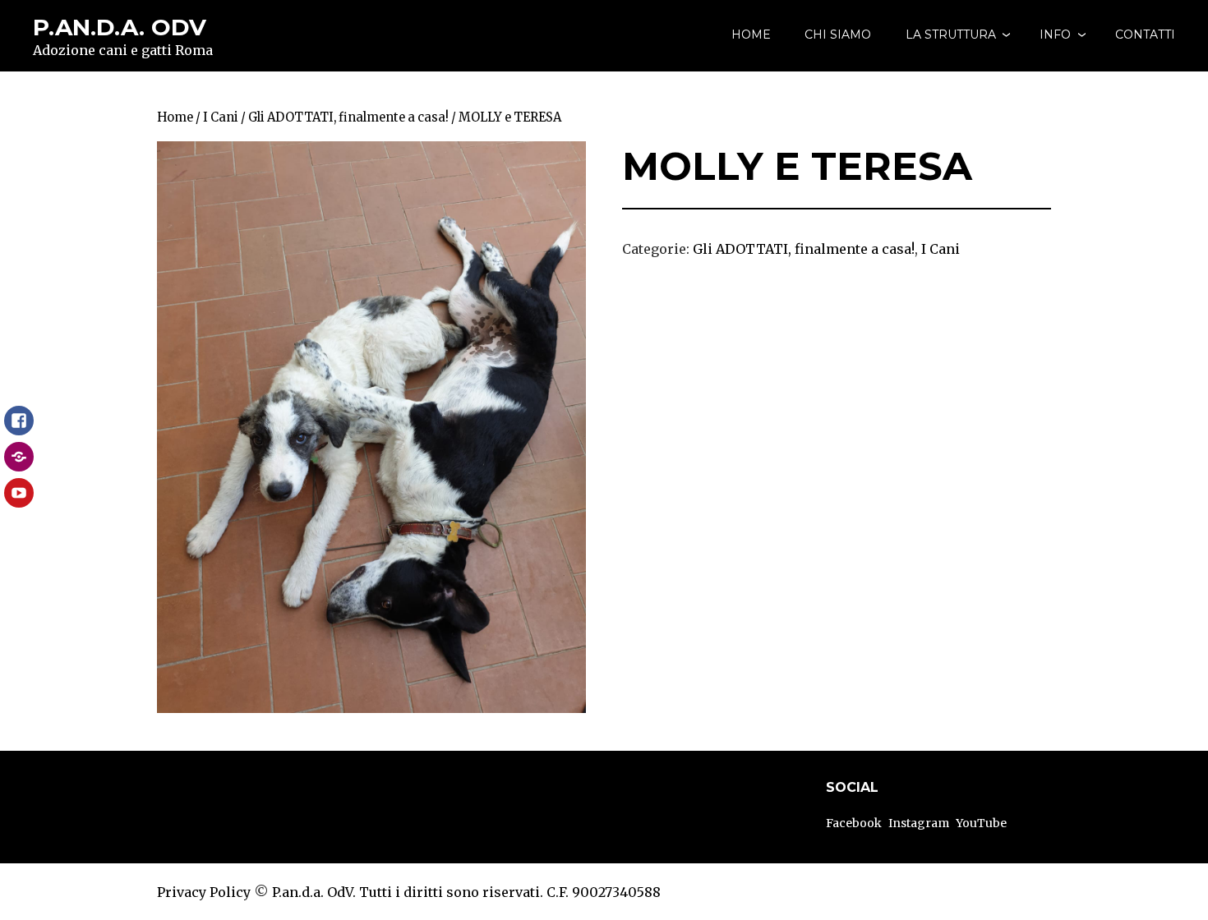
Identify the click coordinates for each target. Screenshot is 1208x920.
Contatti (1145, 34)
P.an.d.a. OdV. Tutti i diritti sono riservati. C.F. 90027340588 (466, 892)
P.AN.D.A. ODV (119, 27)
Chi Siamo (838, 34)
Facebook (854, 823)
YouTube (981, 823)
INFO (1055, 34)
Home (751, 34)
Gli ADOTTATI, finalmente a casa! (348, 117)
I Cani (220, 117)
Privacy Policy (204, 892)
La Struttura (951, 34)
